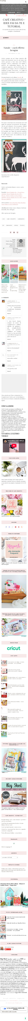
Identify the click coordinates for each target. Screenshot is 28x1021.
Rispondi (9, 313)
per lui (5, 984)
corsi (1, 972)
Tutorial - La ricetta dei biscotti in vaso (16, 935)
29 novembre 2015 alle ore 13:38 (14, 318)
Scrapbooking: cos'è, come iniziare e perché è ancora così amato (17, 678)
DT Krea (10, 962)
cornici (24, 970)
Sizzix (3, 79)
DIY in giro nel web (11, 960)
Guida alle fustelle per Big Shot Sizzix (16, 923)
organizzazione (4, 983)
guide (15, 976)
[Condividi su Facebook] (10, 232)
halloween (20, 976)
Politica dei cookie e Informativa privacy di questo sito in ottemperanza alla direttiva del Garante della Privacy (13, 870)
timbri (16, 991)
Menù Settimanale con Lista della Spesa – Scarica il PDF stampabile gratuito (16, 686)
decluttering (3, 973)
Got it (19, 12)
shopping (2, 991)
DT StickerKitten (22, 962)
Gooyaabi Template (15, 1002)
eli (8, 354)
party (17, 983)
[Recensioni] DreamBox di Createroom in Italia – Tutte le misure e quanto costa (15, 711)
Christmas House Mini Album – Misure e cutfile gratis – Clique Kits (12, 884)
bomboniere (17, 967)
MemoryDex (3, 965)
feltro (2, 975)
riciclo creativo (20, 986)
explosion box (22, 973)
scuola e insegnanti (14, 989)
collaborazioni (5, 970)
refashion (23, 984)
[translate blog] (14, 843)
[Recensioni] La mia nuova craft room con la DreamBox (15, 718)
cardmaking (21, 218)
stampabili (8, 991)
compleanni (19, 970)
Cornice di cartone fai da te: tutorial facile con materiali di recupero (17, 726)
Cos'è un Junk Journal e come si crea (11, 827)
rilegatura (3, 987)
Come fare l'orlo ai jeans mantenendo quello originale (15, 670)
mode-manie (16, 981)
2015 (14, 45)
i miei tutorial (7, 978)
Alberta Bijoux (11, 301)
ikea (19, 978)
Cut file (18, 959)
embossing (9, 225)
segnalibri (22, 989)
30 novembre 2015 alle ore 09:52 (12, 355)
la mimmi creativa (12, 343)
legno (11, 979)
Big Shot (3, 959)
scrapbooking (4, 989)
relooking (11, 986)
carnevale (17, 968)
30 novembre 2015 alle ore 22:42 (14, 366)
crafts (18, 972)
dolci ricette (9, 973)
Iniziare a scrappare (17, 964)
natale (16, 225)
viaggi (16, 992)
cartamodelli (23, 968)
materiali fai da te (23, 980)
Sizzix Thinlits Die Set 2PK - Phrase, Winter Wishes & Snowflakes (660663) (11, 195)
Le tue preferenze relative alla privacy (15, 1008)
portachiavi (17, 984)
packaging (12, 983)
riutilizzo (18, 987)
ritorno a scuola (11, 987)
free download (14, 975)
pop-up (13, 984)
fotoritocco (7, 975)
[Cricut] (14, 649)
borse (22, 967)
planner (9, 984)
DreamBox (2, 964)
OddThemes (13, 1000)
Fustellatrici (8, 964)
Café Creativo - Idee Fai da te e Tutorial (14, 23)
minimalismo (10, 981)
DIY (3, 225)
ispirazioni (2, 980)
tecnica (22, 225)
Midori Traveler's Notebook (13, 965)
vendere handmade (10, 992)
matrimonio (3, 981)
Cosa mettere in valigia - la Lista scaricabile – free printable (16, 662)
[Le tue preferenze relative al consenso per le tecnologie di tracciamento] (25, 1018)
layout (8, 980)
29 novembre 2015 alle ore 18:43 (13, 344)
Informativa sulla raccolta (9, 1011)
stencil (12, 991)
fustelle (19, 77)
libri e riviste (16, 980)
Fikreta (9, 365)
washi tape (3, 994)
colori (15, 970)
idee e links (14, 978)
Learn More (11, 12)
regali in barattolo (4, 986)
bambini (11, 967)
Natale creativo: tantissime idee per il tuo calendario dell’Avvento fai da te (17, 695)
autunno (6, 967)
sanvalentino (24, 987)
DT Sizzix (15, 962)
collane (11, 970)
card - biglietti (11, 218)
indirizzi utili (23, 978)
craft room (14, 972)
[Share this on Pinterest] (14, 232)
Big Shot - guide (12, 959)
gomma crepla (10, 976)
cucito (23, 972)
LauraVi (9, 317)
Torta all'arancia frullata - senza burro (11, 833)
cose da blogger (7, 972)
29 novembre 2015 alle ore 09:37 (13, 302)
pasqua (21, 983)
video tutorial (22, 992)
